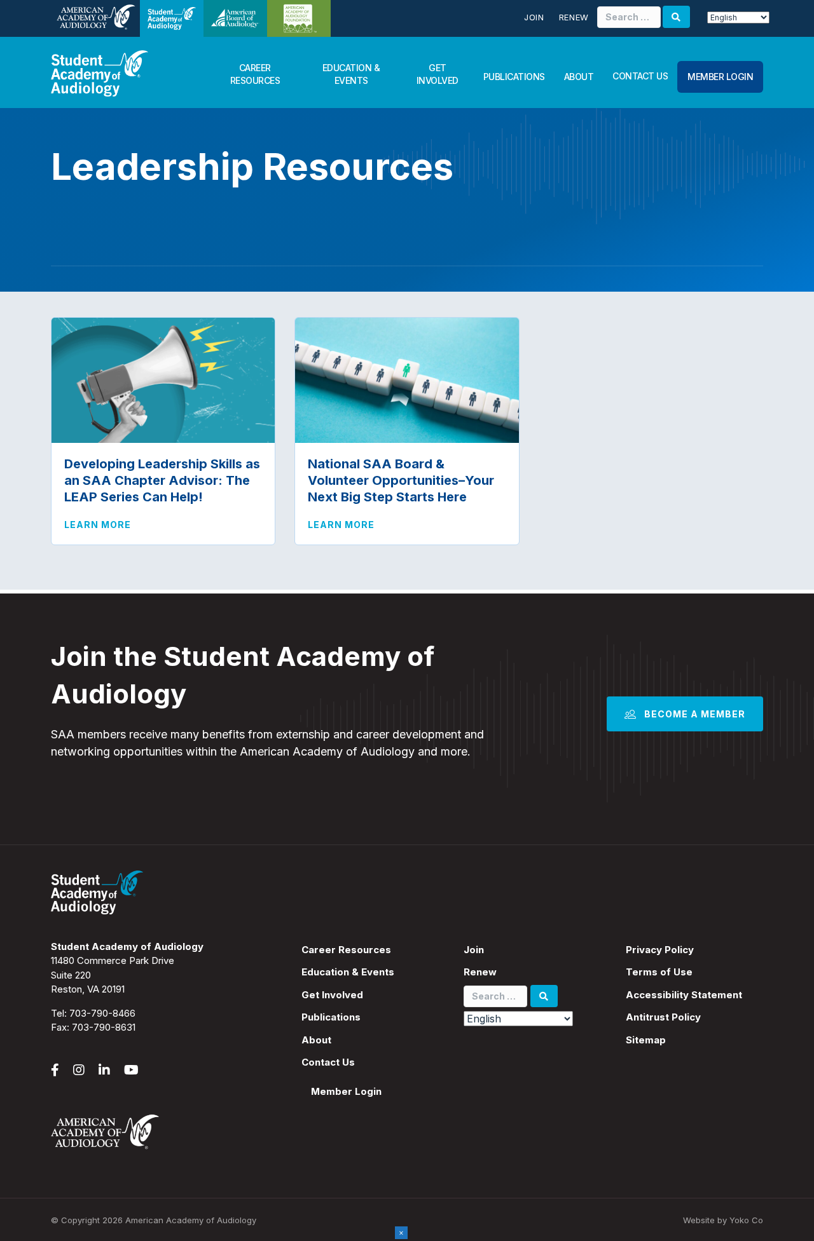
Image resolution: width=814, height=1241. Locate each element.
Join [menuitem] (474, 950)
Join (534, 17)
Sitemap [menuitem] (646, 1040)
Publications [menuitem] (331, 1017)
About (579, 76)
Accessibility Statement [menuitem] (684, 995)
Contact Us (640, 76)
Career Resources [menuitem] (346, 950)
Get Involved (438, 74)
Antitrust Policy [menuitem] (663, 1017)
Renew (574, 17)
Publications (514, 76)
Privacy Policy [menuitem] (660, 950)
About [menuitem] (316, 1040)
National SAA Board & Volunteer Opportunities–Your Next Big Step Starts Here (401, 480)
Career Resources (255, 74)
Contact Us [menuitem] (328, 1062)
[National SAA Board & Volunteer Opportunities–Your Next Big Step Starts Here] (406, 379)
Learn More (97, 524)
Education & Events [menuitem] (347, 972)
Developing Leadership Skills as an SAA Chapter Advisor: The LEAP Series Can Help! (162, 480)
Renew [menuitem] (480, 972)
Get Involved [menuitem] (332, 995)
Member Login (720, 76)
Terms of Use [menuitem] (659, 972)
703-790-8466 (102, 1013)
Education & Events (351, 74)
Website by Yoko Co (723, 1220)
